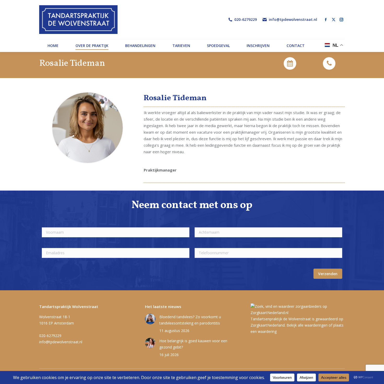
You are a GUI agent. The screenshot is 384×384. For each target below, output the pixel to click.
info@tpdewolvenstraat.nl (293, 19)
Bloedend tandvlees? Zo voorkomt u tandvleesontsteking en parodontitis (190, 320)
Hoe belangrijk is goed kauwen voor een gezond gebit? (193, 344)
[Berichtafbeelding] (150, 319)
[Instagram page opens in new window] (341, 19)
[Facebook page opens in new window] (325, 19)
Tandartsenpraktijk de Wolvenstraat (281, 318)
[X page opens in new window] (333, 19)
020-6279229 (245, 19)
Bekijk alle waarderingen (307, 325)
